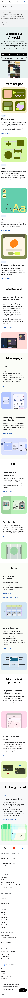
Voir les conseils (6, 134)
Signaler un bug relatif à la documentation (11, 954)
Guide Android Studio (6, 935)
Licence (17, 984)
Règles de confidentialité (7, 887)
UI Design (4, 6)
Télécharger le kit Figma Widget (14, 58)
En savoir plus (7, 327)
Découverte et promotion (12, 265)
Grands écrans (5, 896)
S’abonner (24, 990)
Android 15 (4, 917)
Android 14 (4, 919)
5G (2, 889)
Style (3, 219)
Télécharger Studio (6, 942)
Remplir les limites (11, 522)
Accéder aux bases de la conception (13, 54)
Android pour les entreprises (8, 858)
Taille (3, 168)
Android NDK (4, 945)
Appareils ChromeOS (6, 901)
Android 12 (4, 924)
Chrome (3, 971)
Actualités (3, 866)
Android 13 (4, 922)
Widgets (13, 6)
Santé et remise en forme (7, 882)
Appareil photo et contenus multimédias (11, 884)
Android (3, 856)
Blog (2, 868)
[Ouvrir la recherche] (15, 2)
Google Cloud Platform (7, 976)
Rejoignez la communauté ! (11, 819)
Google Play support (6, 956)
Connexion (23, 2)
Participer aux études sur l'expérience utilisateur (13, 959)
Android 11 (3, 927)
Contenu (7, 367)
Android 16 (4, 915)
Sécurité (3, 861)
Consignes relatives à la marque (10, 986)
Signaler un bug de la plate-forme (9, 951)
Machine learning (5, 879)
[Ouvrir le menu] (2, 2)
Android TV (4, 906)
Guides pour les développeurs (8, 937)
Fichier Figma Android (12, 799)
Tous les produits (5, 978)
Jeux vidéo (4, 877)
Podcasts (3, 870)
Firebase (3, 973)
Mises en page (7, 119)
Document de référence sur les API (9, 940)
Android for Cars (5, 903)
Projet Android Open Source (8, 863)
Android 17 (4, 912)
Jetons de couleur (11, 628)
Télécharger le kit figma (10, 597)
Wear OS (3, 898)
